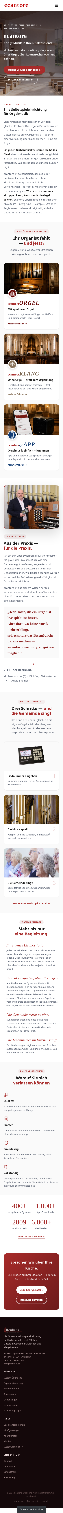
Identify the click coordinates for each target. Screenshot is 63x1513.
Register (45, 834)
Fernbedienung (12, 1388)
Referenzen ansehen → (31, 1236)
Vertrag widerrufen (31, 1509)
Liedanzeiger (10, 1399)
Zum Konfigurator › (31, 1289)
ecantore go (10, 1477)
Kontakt (8, 1460)
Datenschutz (10, 1471)
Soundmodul (10, 1394)
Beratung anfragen (31, 1299)
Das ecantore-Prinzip (14, 1424)
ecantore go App (12, 1410)
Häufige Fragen (11, 1430)
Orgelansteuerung (13, 1383)
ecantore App (11, 1405)
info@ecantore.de (12, 1363)
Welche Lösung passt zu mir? (24, 69)
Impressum (9, 1466)
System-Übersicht (13, 1377)
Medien (7, 1441)
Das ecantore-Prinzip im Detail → (31, 903)
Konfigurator (10, 1435)
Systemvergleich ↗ (13, 1446)
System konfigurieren (20, 79)
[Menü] (56, 5)
